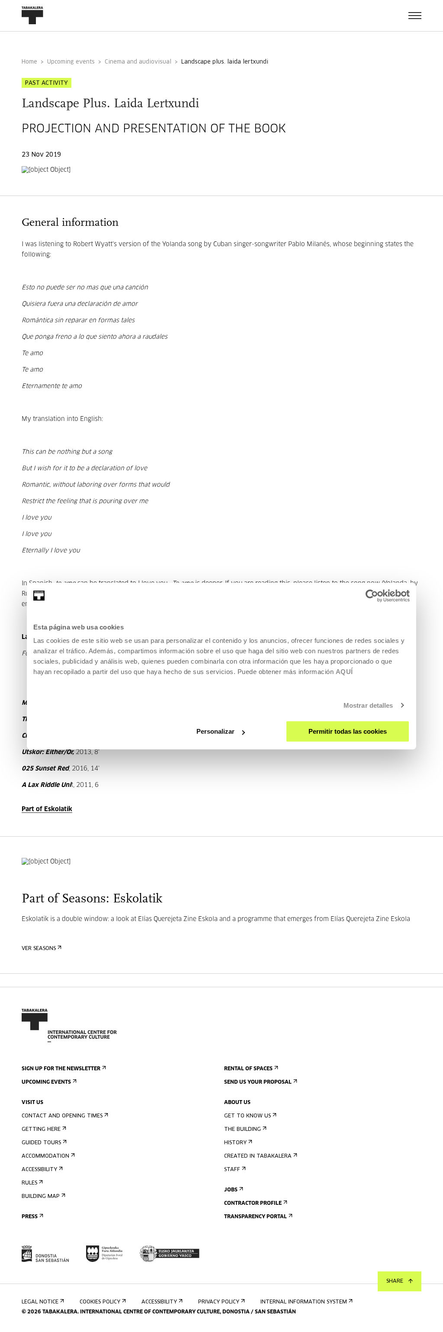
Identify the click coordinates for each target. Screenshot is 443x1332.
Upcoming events (71, 62)
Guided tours (41, 1143)
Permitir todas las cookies (347, 731)
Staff (232, 1169)
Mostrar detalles (368, 705)
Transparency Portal (255, 1217)
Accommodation (45, 1156)
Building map (41, 1196)
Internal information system (303, 1302)
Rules (29, 1183)
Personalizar (215, 731)
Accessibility (39, 1169)
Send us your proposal (258, 1082)
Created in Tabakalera (258, 1156)
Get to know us (247, 1116)
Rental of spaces (248, 1069)
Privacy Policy (218, 1302)
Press (30, 1217)
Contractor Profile (253, 1203)
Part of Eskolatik (47, 809)
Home (29, 62)
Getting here (41, 1129)
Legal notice (40, 1302)
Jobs (231, 1190)
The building (242, 1129)
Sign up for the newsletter (61, 1069)
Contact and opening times (62, 1116)
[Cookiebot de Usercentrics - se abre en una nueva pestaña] (372, 595)
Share (394, 1281)
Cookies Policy (100, 1302)
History (235, 1143)
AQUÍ (344, 671)
